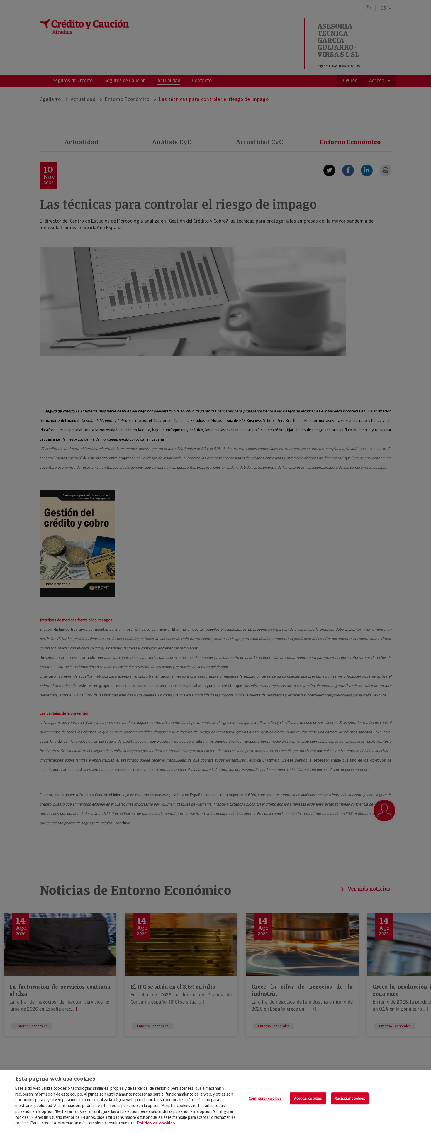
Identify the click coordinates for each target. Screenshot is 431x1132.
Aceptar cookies (308, 1098)
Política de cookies (156, 1123)
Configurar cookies (265, 1098)
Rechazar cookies (350, 1098)
